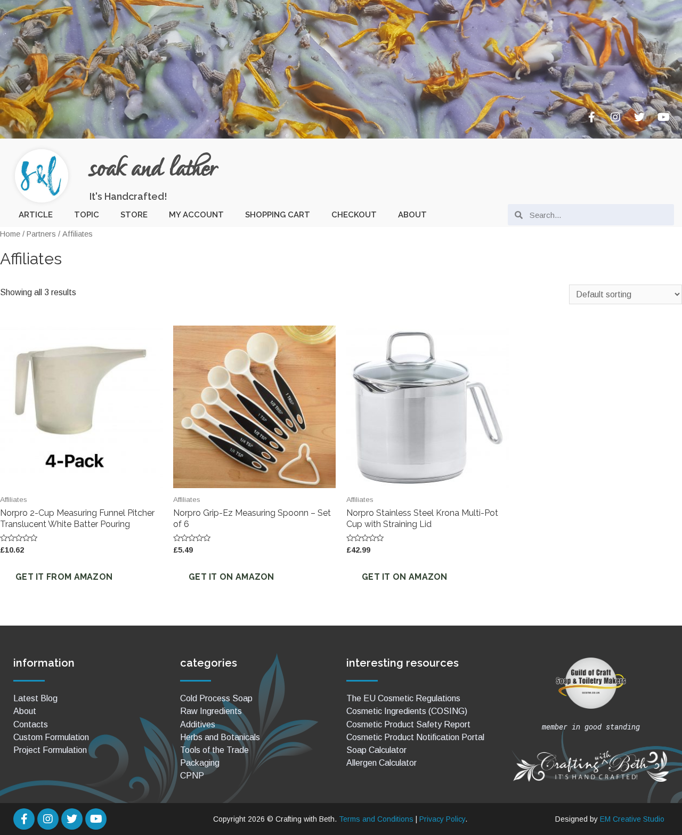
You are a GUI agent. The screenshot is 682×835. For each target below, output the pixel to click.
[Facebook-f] (591, 117)
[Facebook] (24, 819)
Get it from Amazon (63, 577)
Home (10, 234)
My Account (196, 215)
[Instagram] (615, 117)
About (412, 215)
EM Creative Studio (632, 819)
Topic (86, 215)
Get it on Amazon (231, 577)
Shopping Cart (277, 215)
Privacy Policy (442, 819)
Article (36, 215)
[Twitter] (639, 117)
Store (134, 215)
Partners (41, 234)
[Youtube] (663, 117)
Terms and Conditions (376, 819)
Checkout (354, 215)
